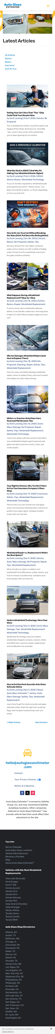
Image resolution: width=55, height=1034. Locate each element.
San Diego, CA (12, 1002)
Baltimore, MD (12, 938)
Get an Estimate (13, 847)
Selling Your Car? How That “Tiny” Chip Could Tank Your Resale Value (25, 113)
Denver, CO (11, 954)
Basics (8, 62)
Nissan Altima (12, 910)
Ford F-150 (10, 885)
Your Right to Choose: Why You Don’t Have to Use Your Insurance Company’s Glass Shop (27, 488)
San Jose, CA (12, 1008)
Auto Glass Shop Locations (18, 850)
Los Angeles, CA (13, 970)
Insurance (9, 65)
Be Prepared (20, 242)
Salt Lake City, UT (14, 995)
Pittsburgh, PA (12, 983)
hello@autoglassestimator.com (27, 765)
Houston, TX (11, 960)
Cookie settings (8, 1032)
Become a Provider (14, 856)
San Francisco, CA (14, 1005)
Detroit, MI (10, 957)
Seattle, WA (11, 1011)
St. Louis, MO (11, 1014)
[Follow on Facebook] (22, 793)
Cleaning (21, 364)
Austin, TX (10, 935)
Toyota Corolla (12, 916)
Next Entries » (41, 722)
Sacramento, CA (13, 992)
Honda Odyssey (13, 897)
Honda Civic (11, 891)
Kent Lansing (16, 118)
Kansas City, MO (13, 964)
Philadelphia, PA (13, 979)
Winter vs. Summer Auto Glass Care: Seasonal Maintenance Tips (24, 419)
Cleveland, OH (12, 948)
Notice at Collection (24, 786)
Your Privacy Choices (25, 779)
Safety (30, 242)
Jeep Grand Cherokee (16, 904)
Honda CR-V (11, 894)
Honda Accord (12, 888)
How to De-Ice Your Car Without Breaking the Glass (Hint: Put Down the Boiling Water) (27, 234)
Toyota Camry (12, 913)
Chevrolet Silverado (15, 878)
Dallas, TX (10, 951)
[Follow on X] (27, 793)
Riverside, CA (12, 989)
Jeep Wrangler (12, 907)
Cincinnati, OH (12, 945)
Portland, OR (11, 986)
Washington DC (13, 1018)
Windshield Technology (33, 179)
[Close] (49, 1029)
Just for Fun (11, 69)
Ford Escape (11, 881)
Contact (18, 773)
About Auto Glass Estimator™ (19, 863)
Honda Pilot (11, 900)
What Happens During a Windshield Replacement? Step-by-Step (23, 296)
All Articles (10, 55)
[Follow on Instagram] (33, 793)
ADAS (40, 176)
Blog (7, 859)
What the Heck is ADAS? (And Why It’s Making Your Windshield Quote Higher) (25, 171)
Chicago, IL (11, 941)
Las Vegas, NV (12, 967)
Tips (37, 242)
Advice (8, 58)
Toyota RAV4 (11, 919)
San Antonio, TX (13, 999)
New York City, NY (14, 973)
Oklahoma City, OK (14, 976)
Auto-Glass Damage (16, 561)
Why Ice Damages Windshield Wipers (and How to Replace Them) (26, 357)
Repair (17, 304)
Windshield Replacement (33, 304)
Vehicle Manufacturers (16, 853)
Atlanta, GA (11, 932)
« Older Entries (13, 722)
